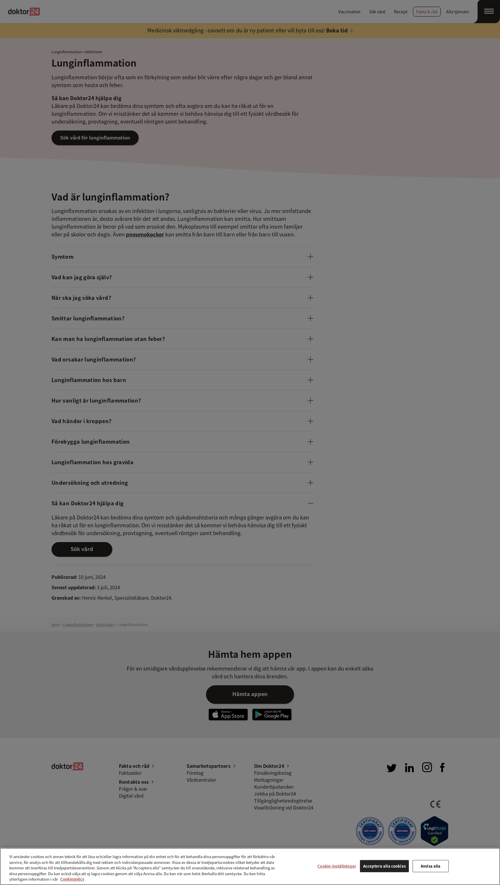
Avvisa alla (430, 866)
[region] (250, 866)
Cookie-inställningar (336, 866)
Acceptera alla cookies (384, 866)
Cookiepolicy (72, 879)
